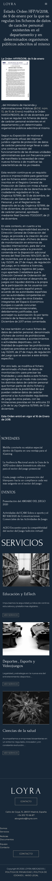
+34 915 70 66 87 (26, 815)
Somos (3, 828)
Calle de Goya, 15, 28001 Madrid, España (26, 812)
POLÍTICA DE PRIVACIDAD (18, 872)
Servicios (4, 831)
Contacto (4, 847)
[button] (26, 854)
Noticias (4, 836)
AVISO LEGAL (31, 875)
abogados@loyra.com (26, 818)
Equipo (3, 844)
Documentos (7, 839)
